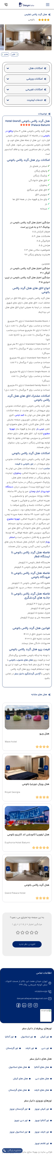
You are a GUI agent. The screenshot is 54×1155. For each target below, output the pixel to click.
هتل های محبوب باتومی (21, 660)
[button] (46, 717)
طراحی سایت (46, 1152)
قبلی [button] (13, 54)
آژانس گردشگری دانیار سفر (27, 674)
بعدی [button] (6, 54)
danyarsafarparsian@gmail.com (32, 998)
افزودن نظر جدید (27, 944)
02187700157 (41, 991)
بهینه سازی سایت (29, 1152)
